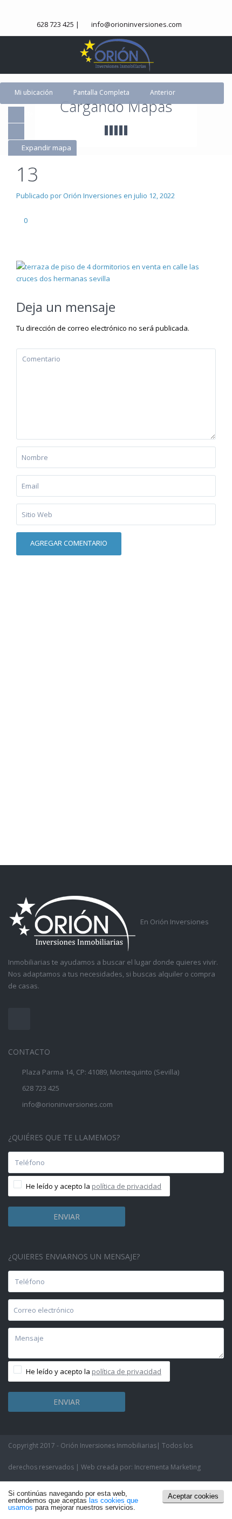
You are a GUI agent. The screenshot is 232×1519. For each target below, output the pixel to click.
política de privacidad (126, 1186)
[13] (116, 271)
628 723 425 (55, 24)
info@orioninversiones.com (136, 24)
